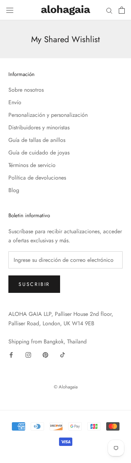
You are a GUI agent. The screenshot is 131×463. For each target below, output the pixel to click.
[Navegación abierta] (9, 10)
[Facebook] (11, 354)
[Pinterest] (45, 354)
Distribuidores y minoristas (39, 127)
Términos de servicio (32, 165)
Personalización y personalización (48, 115)
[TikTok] (62, 354)
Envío (14, 102)
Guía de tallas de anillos (36, 140)
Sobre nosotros (26, 90)
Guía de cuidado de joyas (39, 153)
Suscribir (34, 284)
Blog (13, 190)
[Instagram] (28, 354)
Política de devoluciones (37, 178)
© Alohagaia (66, 387)
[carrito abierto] (122, 10)
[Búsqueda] (109, 10)
